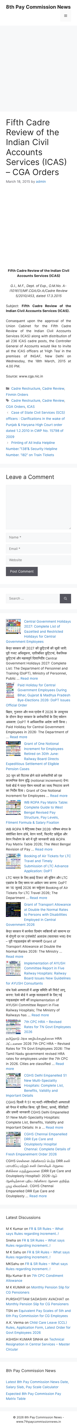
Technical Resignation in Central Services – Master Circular (38, 1344)
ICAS (31, 407)
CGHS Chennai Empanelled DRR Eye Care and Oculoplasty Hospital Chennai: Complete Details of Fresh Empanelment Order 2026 (38, 1144)
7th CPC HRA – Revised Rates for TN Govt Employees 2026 (47, 1027)
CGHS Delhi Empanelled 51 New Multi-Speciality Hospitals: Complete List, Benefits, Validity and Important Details (36, 1085)
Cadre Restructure (25, 388)
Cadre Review (53, 388)
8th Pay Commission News (38, 7)
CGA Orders (15, 407)
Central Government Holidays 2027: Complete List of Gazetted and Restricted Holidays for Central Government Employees (38, 631)
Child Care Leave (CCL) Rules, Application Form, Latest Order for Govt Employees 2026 (38, 1328)
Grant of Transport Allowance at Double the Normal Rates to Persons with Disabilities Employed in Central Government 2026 (38, 915)
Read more (29, 678)
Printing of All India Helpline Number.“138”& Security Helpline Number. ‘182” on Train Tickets (31, 449)
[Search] (65, 598)
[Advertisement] (38, 64)
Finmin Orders (17, 395)
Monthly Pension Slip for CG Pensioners (37, 1304)
